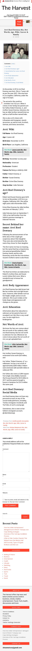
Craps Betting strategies (11, 532)
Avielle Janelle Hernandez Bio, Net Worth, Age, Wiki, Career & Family (16, 423)
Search (5, 513)
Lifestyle (6, 563)
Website (5, 493)
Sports (6, 572)
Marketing (7, 565)
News (6, 567)
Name (4, 475)
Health (6, 561)
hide (13, 63)
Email (4, 484)
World (6, 578)
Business (7, 557)
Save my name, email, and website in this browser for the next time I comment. (16, 501)
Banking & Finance (9, 554)
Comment (5, 450)
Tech (5, 574)
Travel (6, 576)
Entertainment (8, 559)
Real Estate (7, 569)
